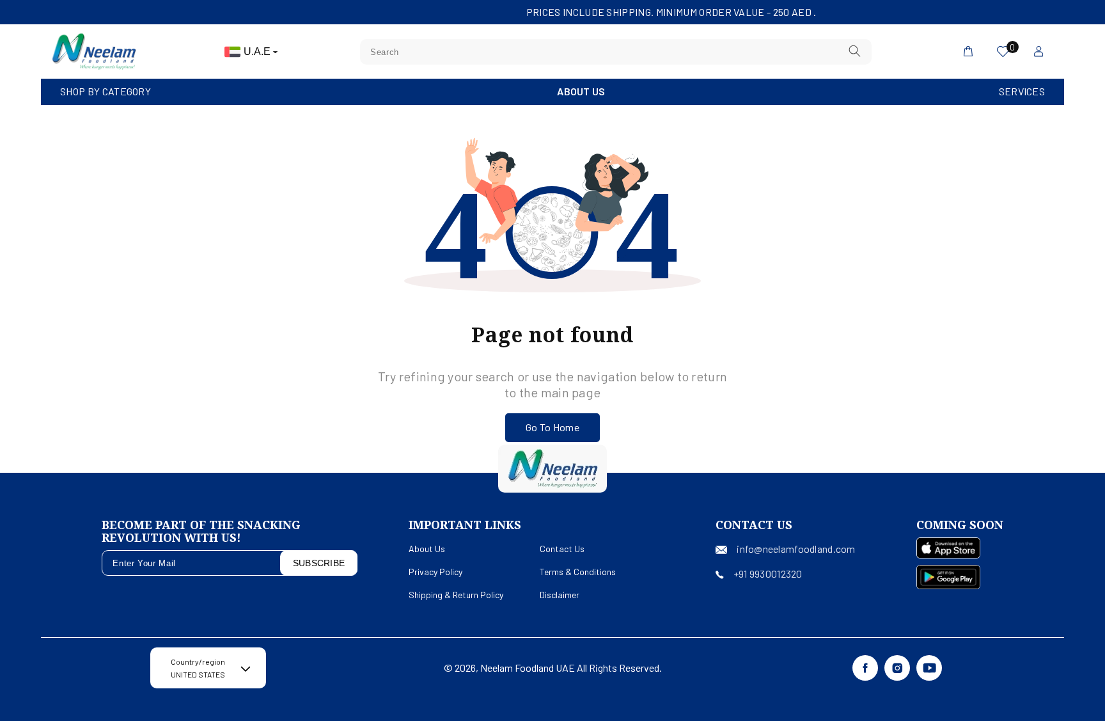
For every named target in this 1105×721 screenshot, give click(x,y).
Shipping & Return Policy (456, 594)
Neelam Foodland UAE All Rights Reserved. (571, 668)
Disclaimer (559, 594)
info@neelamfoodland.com (796, 549)
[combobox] (616, 52)
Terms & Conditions (578, 571)
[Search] (855, 51)
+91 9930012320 (768, 573)
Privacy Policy (435, 571)
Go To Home (552, 427)
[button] (105, 92)
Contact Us (562, 548)
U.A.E (258, 51)
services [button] (1022, 91)
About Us (581, 91)
